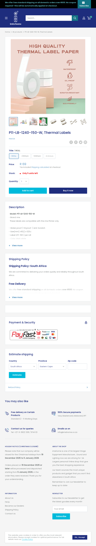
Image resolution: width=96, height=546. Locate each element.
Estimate (17, 375)
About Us (9, 498)
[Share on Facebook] (71, 142)
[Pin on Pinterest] (76, 142)
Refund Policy (14, 387)
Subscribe (84, 6)
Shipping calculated (40, 167)
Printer (12, 139)
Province (42, 361)
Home (7, 32)
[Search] (75, 18)
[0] (88, 18)
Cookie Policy (27, 539)
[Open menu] (6, 18)
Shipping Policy (11, 509)
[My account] (84, 18)
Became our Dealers (14, 505)
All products (17, 32)
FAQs (7, 502)
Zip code (72, 361)
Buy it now (68, 190)
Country (13, 361)
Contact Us (10, 513)
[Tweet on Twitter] (80, 142)
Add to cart (28, 190)
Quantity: (13, 181)
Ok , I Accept (80, 537)
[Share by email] (85, 142)
